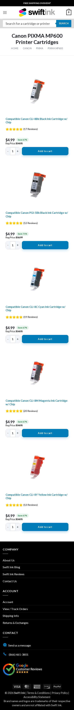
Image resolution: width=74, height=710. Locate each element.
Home (14, 48)
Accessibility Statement (37, 697)
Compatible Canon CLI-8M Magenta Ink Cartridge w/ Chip (37, 402)
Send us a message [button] (19, 645)
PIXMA (39, 48)
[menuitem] (37, 3)
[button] (5, 12)
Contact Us (10, 581)
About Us (9, 560)
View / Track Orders (15, 609)
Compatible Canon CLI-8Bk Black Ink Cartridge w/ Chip (36, 120)
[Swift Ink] (37, 12)
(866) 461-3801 (18, 654)
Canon (27, 48)
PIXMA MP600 (55, 48)
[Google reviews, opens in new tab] (22, 669)
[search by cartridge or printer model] (37, 23)
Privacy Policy (60, 692)
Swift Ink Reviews (13, 574)
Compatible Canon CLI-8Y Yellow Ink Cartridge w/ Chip (37, 496)
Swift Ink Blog (11, 567)
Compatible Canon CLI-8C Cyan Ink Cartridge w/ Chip (35, 308)
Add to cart (45, 151)
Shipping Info (11, 615)
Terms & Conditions (38, 692)
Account (8, 602)
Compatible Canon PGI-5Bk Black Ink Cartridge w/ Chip (37, 214)
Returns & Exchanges (15, 622)
